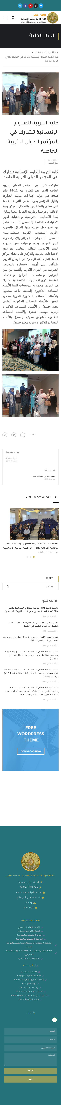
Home (55, 53)
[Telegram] (20, 5)
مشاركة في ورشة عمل (43, 476)
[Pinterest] (4, 434)
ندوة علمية (11, 458)
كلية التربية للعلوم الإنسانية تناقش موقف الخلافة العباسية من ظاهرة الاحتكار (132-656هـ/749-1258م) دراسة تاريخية (31, 673)
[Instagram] (36, 5)
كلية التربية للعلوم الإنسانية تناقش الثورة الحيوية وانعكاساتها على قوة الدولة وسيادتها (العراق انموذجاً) (32, 655)
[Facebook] (22, 434)
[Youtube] (30, 5)
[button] (34, 557)
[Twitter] (41, 5)
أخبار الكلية (41, 53)
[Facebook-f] (25, 5)
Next (30, 1071)
